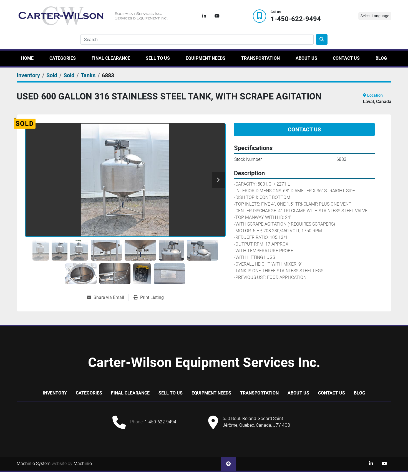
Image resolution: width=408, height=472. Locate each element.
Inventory (55, 393)
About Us (306, 58)
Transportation (260, 58)
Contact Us (346, 58)
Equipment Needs (205, 58)
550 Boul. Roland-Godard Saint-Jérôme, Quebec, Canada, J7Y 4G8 (256, 422)
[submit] (322, 39)
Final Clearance (111, 58)
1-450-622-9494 (296, 19)
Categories (62, 58)
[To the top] (228, 464)
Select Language (375, 16)
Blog (381, 58)
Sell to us (158, 58)
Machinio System (34, 463)
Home (27, 58)
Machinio (83, 463)
